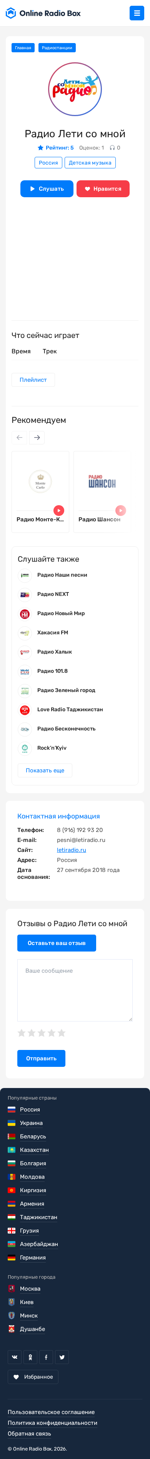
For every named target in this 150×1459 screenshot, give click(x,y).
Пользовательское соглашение (51, 1412)
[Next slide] (37, 437)
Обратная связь (29, 1433)
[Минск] (12, 1315)
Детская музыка (90, 163)
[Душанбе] (12, 1329)
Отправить (41, 1058)
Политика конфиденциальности (52, 1422)
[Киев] (12, 1302)
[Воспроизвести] (58, 510)
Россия (48, 163)
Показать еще (45, 770)
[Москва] (12, 1289)
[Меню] (137, 13)
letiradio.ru (71, 850)
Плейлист (33, 379)
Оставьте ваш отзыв (57, 943)
